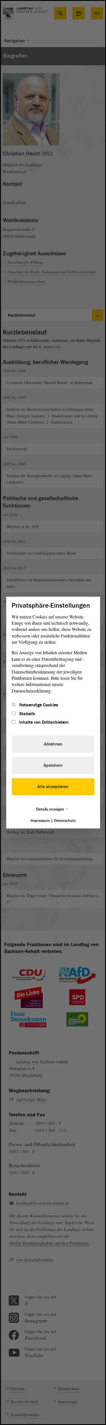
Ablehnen (53, 744)
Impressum (40, 820)
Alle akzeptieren (53, 787)
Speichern (53, 765)
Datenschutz (65, 820)
